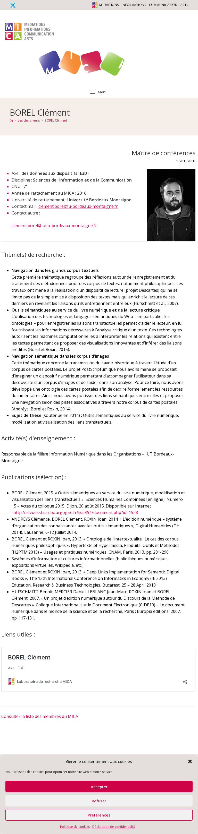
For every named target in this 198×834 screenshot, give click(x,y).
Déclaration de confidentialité (114, 826)
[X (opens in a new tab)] (14, 5)
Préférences (99, 815)
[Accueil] (11, 120)
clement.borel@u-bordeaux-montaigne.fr (78, 206)
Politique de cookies (75, 826)
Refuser (99, 800)
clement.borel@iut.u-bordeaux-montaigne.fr (54, 225)
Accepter (99, 786)
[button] (190, 761)
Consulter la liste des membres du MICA (39, 716)
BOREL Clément (56, 120)
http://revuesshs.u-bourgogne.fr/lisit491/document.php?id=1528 (75, 512)
